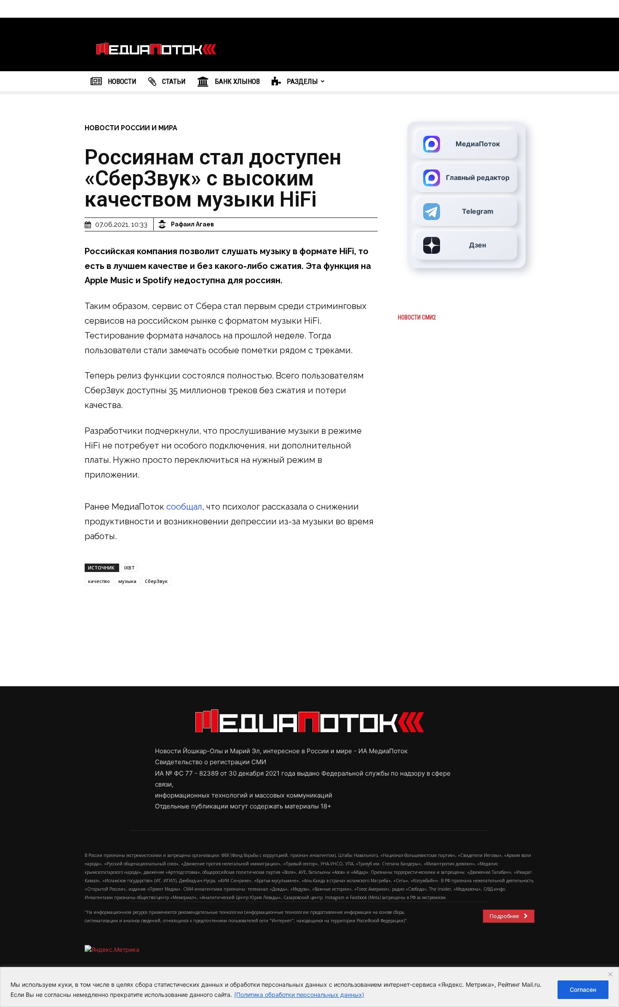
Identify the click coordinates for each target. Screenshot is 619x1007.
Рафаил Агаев (192, 224)
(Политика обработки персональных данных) (299, 994)
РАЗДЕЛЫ (301, 81)
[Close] (610, 974)
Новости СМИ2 (417, 317)
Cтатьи (173, 81)
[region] (309, 987)
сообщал (184, 507)
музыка (127, 581)
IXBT (129, 567)
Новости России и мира (131, 128)
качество (99, 581)
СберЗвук (156, 581)
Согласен (583, 989)
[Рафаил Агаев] (163, 224)
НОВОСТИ (121, 81)
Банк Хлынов (236, 81)
